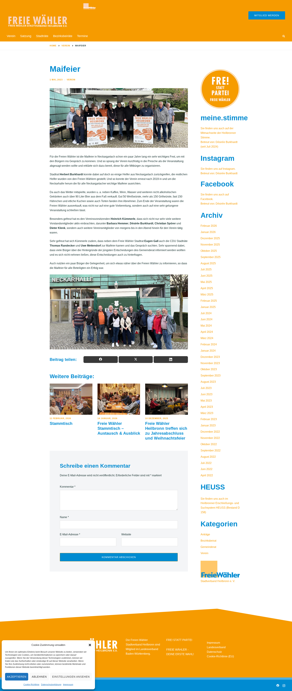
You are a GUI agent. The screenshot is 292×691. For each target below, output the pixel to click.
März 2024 (207, 338)
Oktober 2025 (209, 250)
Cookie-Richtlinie (31, 684)
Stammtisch (61, 423)
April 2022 (207, 475)
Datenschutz (214, 651)
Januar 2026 (208, 232)
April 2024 (207, 331)
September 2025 (211, 257)
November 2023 (210, 363)
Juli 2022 (206, 463)
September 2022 (211, 450)
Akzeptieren (16, 676)
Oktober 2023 (209, 369)
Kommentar (67, 486)
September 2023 (211, 375)
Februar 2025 (209, 300)
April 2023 (207, 406)
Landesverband (216, 647)
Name (64, 517)
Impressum (68, 684)
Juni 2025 (206, 275)
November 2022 (210, 438)
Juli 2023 (206, 388)
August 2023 (208, 381)
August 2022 (208, 456)
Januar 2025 (208, 307)
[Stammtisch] (71, 399)
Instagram (229, 168)
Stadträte (42, 36)
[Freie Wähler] (51, 15)
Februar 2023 (209, 419)
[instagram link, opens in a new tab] (284, 685)
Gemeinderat (208, 546)
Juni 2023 (206, 394)
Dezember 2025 (210, 238)
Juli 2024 (206, 313)
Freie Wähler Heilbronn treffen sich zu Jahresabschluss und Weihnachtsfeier (166, 430)
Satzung (25, 36)
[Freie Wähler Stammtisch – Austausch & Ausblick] (119, 399)
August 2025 (208, 263)
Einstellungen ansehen (71, 676)
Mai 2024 (206, 325)
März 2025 (207, 294)
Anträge (205, 534)
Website (126, 534)
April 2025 (207, 288)
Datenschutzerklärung (51, 684)
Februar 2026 (209, 225)
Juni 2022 (206, 469)
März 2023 (207, 413)
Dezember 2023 (210, 356)
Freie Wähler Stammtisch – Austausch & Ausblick (119, 428)
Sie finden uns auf (212, 168)
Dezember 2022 (210, 431)
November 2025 (210, 244)
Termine (82, 36)
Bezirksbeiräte (62, 36)
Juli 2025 (206, 269)
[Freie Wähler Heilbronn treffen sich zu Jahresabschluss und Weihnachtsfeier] (166, 399)
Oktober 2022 (209, 444)
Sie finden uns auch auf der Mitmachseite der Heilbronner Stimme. (218, 133)
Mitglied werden (266, 15)
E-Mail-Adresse (70, 534)
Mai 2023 (206, 400)
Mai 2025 (206, 282)
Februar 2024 (209, 344)
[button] (90, 645)
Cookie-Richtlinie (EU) (220, 656)
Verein (11, 36)
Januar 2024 (208, 350)
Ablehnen (39, 676)
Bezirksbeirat (208, 540)
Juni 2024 (206, 319)
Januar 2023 (208, 425)
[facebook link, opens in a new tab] (277, 685)
